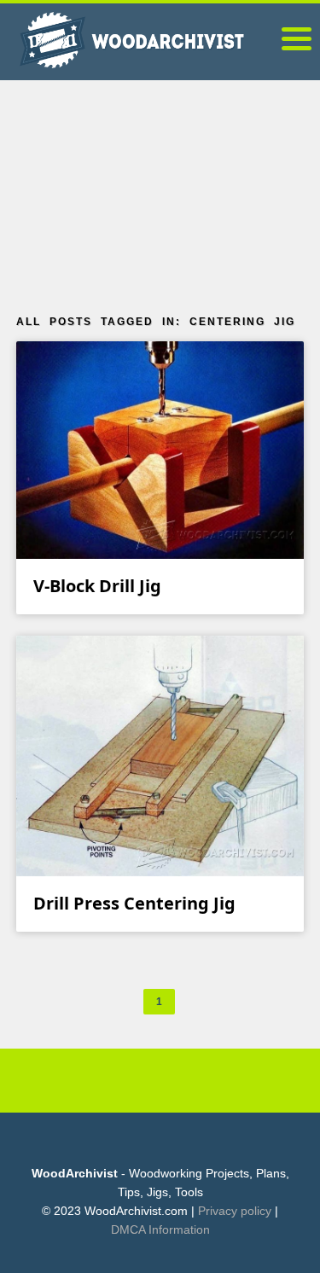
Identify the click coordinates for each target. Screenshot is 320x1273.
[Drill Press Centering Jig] (160, 755)
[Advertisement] (160, 191)
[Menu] (296, 41)
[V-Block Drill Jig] (160, 449)
